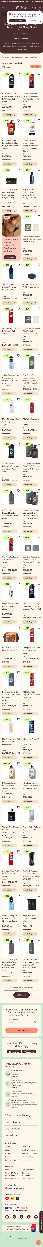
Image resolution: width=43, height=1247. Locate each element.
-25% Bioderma (28, 1170)
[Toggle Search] (6, 7)
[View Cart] (36, 7)
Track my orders (28, 1150)
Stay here (34, 21)
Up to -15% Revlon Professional (12, 1174)
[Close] (41, 1212)
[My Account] (33, 7)
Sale (7, 1170)
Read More (22, 50)
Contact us (26, 1147)
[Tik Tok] (21, 1217)
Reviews (8, 1157)
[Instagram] (7, 1217)
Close (39, 14)
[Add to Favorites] (18, 74)
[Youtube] (36, 1217)
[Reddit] (29, 1217)
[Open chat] (38, 1242)
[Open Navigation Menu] (3, 7)
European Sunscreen (26, 1174)
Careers (8, 1153)
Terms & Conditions (29, 1153)
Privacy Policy (27, 1157)
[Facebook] (14, 1217)
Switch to (17, 21)
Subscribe (21, 1030)
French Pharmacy (12, 1179)
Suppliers (25, 1160)
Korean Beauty (27, 1179)
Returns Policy (11, 1160)
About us (8, 1147)
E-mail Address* (12, 1020)
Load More (21, 995)
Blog (7, 1150)
